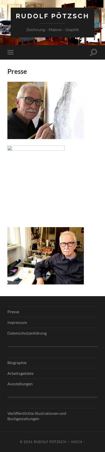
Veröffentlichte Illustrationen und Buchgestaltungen (36, 416)
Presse (13, 311)
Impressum (17, 322)
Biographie (17, 362)
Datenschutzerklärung (27, 333)
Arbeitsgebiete (20, 373)
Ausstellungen (20, 383)
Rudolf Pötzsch (52, 16)
